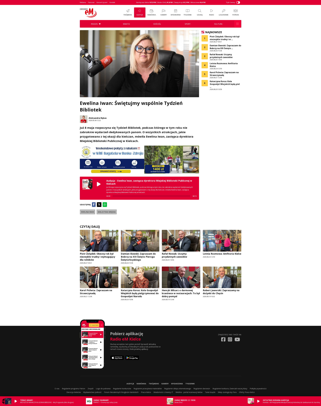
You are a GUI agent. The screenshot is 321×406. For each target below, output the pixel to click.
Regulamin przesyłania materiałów (148, 388)
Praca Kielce (146, 392)
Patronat (91, 2)
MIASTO (126, 24)
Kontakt (112, 2)
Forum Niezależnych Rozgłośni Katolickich (121, 392)
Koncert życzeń (102, 2)
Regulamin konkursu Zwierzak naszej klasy (230, 388)
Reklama (83, 2)
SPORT (188, 24)
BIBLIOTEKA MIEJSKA (107, 212)
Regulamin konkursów (122, 388)
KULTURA (218, 24)
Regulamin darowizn (201, 388)
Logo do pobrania (103, 388)
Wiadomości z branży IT (163, 392)
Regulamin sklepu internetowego (177, 388)
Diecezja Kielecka (73, 392)
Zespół (90, 388)
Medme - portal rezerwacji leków (189, 392)
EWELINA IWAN (87, 212)
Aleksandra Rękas (98, 118)
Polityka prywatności (258, 388)
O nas (57, 388)
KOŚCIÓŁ (157, 24)
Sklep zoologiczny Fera (227, 392)
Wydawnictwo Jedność (92, 392)
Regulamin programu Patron (73, 388)
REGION (94, 24)
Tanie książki (210, 392)
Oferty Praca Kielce (247, 392)
